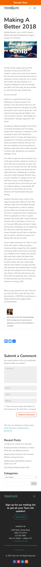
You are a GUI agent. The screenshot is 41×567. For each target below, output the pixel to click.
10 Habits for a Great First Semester (18, 444)
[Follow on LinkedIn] (22, 561)
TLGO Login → (20, 550)
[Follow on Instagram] (18, 561)
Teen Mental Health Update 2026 (17, 467)
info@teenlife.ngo (20, 541)
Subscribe (20, 517)
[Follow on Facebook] (14, 561)
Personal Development (18, 35)
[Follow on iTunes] (26, 561)
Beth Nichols (11, 32)
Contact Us (21, 526)
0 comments (15, 38)
